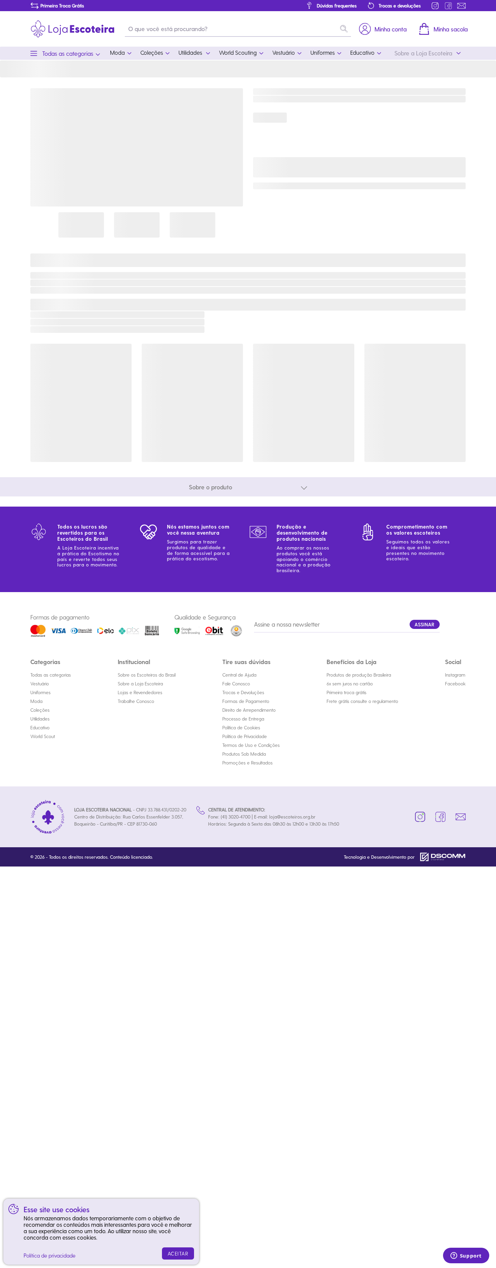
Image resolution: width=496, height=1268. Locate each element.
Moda (36, 701)
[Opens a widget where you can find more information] (466, 1256)
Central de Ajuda (239, 675)
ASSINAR (425, 624)
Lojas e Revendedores (140, 692)
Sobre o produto (210, 486)
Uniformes (40, 692)
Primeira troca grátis (346, 692)
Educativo (40, 727)
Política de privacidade (50, 1255)
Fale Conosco (236, 683)
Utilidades (40, 719)
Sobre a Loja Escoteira (140, 683)
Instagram (455, 675)
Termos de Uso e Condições (251, 745)
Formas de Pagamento (245, 701)
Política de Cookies (241, 727)
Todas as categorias (50, 675)
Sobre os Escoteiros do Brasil (146, 675)
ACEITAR (178, 1253)
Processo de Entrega (243, 719)
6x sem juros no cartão (350, 683)
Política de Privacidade (244, 736)
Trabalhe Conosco (136, 701)
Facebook (455, 683)
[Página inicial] (72, 29)
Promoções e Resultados (247, 762)
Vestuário (39, 683)
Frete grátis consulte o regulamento (362, 701)
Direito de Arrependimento (249, 710)
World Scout (42, 736)
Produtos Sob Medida (244, 754)
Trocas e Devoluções (243, 692)
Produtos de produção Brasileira (359, 675)
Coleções (40, 710)
